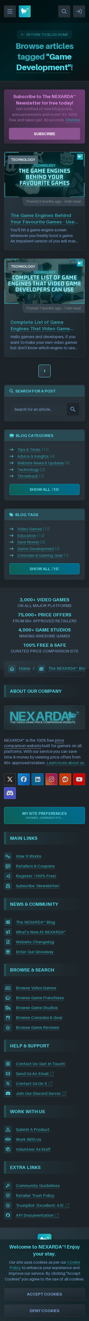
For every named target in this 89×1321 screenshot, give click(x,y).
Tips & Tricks (29, 449)
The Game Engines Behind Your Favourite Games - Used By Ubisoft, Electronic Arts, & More (44, 219)
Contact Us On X (31, 1083)
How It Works (28, 856)
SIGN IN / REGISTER (79, 11)
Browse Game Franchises (40, 997)
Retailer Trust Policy (35, 1195)
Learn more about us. (65, 762)
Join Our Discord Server (38, 1093)
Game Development (35, 548)
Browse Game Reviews (37, 1027)
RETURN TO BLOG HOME (47, 34)
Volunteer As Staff (33, 1149)
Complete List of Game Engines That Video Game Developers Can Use (40, 325)
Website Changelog (35, 941)
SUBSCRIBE (44, 133)
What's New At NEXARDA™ (41, 932)
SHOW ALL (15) (44, 568)
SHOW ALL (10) (44, 489)
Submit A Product (32, 1129)
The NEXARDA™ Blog (68, 668)
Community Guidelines (38, 1185)
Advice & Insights (33, 456)
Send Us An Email (32, 1073)
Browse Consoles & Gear (39, 1017)
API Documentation (35, 1215)
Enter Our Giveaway (35, 951)
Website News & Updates (40, 462)
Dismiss (73, 119)
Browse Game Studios (37, 1007)
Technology (23, 159)
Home (24, 668)
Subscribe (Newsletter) (38, 885)
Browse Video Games (36, 987)
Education (26, 535)
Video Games (29, 528)
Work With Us (28, 1139)
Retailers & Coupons (35, 866)
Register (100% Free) (36, 875)
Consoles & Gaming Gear (40, 555)
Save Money (28, 542)
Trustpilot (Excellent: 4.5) (40, 1205)
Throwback (27, 476)
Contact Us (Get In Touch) (41, 1063)
